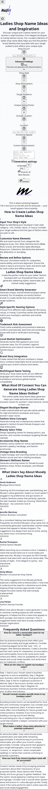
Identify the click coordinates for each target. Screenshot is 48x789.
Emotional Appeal (24, 134)
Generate (25, 181)
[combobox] (24, 80)
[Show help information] (24, 52)
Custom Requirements (24, 145)
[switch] (24, 123)
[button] (24, 116)
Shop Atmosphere (24, 83)
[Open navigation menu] (2, 2)
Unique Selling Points (24, 105)
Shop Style (24, 73)
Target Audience (24, 94)
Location (24, 125)
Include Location (24, 116)
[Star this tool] (2, 19)
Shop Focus (24, 48)
